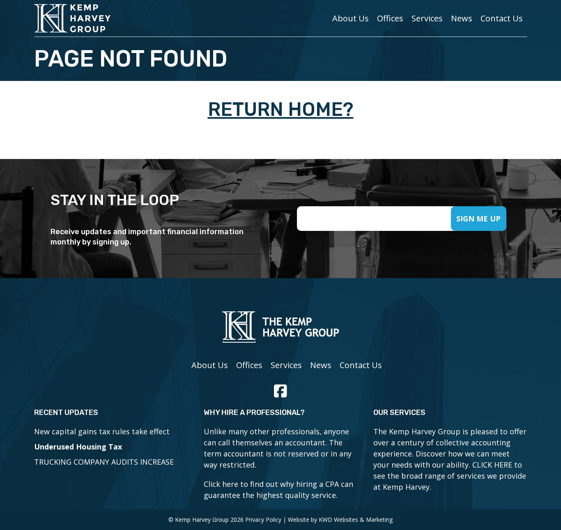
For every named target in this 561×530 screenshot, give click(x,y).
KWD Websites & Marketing (356, 519)
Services (427, 18)
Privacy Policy (263, 519)
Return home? (281, 109)
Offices (390, 18)
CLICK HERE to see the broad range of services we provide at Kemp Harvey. (449, 476)
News (461, 18)
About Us (350, 18)
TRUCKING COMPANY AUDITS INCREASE (104, 462)
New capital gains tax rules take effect (102, 431)
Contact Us (502, 18)
